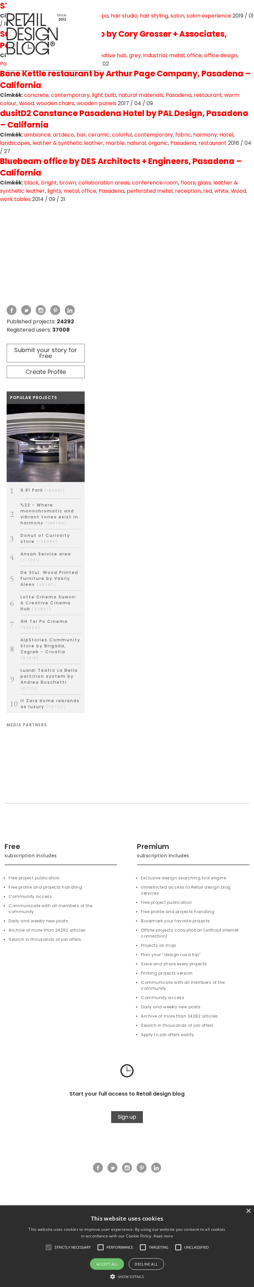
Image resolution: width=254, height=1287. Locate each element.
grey (135, 55)
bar (81, 135)
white (221, 191)
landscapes (15, 143)
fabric (183, 135)
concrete (36, 95)
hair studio (124, 16)
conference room (155, 182)
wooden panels (96, 103)
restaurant (208, 95)
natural (136, 143)
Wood (26, 103)
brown (67, 182)
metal (177, 55)
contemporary (70, 95)
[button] (48, 1247)
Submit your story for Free (45, 353)
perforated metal (150, 191)
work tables (15, 199)
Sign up (127, 1117)
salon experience (209, 16)
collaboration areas (104, 182)
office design (220, 55)
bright (49, 182)
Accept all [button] (107, 1264)
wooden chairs (55, 103)
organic (158, 143)
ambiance (37, 135)
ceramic (99, 135)
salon (177, 16)
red (207, 191)
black (31, 182)
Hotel (226, 135)
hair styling (154, 16)
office (194, 55)
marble (115, 143)
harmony (205, 135)
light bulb (104, 95)
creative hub (110, 55)
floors (188, 182)
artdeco (63, 135)
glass (204, 182)
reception (188, 191)
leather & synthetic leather (67, 143)
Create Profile (45, 372)
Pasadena (178, 95)
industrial (155, 55)
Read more (163, 1235)
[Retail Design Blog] (54, 35)
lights (54, 191)
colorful (122, 135)
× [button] (248, 1211)
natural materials (140, 95)
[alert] (127, 1246)
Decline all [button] (146, 1264)
